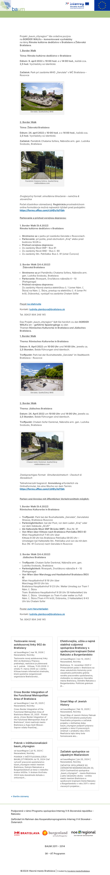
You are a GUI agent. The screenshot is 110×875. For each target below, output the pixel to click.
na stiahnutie (34, 304)
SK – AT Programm (55, 853)
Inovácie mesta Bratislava (78, 871)
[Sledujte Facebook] (55, 862)
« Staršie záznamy (20, 796)
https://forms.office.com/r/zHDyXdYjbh (42, 489)
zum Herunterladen (37, 608)
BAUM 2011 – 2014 (55, 846)
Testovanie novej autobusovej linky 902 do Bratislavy (30, 644)
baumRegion (23, 652)
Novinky (31, 655)
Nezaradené (19, 655)
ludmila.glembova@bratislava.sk (47, 309)
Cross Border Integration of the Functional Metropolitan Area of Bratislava (31, 695)
